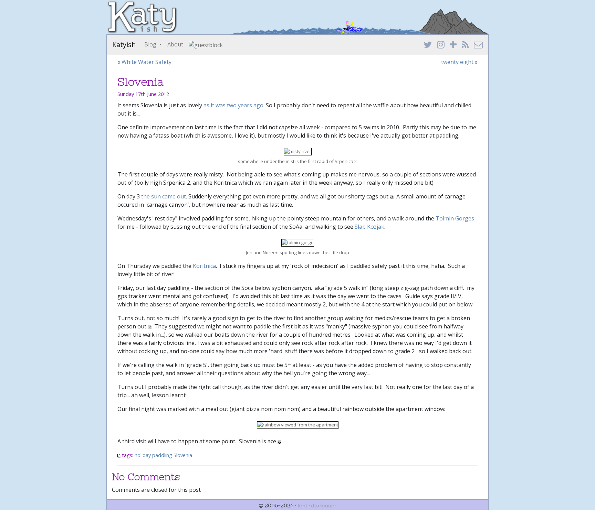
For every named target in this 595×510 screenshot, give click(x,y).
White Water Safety (146, 62)
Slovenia (183, 455)
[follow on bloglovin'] (453, 45)
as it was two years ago (233, 105)
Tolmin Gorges (455, 218)
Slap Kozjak (369, 226)
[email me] (478, 45)
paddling (162, 455)
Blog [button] (151, 44)
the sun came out (163, 196)
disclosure (323, 505)
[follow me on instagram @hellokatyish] (441, 45)
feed (302, 505)
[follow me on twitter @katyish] (428, 45)
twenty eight (457, 62)
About (175, 44)
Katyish (124, 44)
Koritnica (204, 266)
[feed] (465, 45)
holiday (143, 455)
